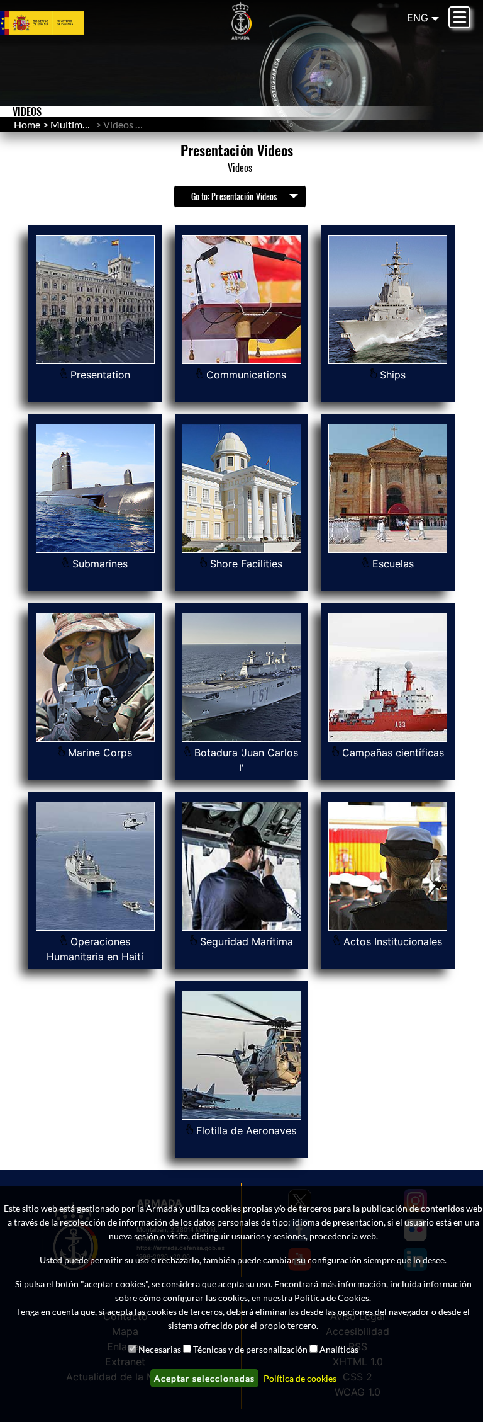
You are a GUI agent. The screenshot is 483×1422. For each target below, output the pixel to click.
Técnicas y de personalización (250, 1349)
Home (27, 124)
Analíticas (338, 1349)
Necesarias (159, 1349)
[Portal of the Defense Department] (60, 23)
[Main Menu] (459, 17)
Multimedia (75, 124)
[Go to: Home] (241, 20)
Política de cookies (300, 1378)
